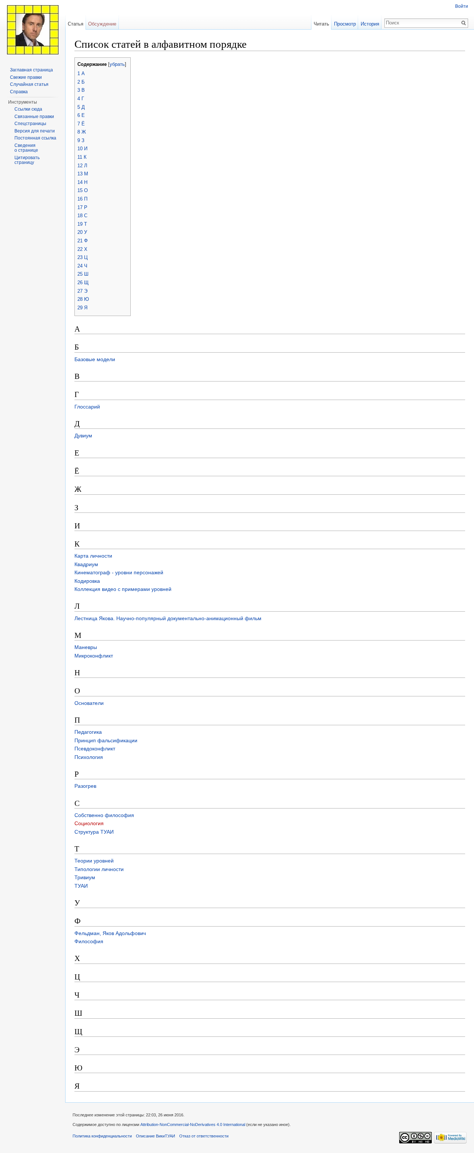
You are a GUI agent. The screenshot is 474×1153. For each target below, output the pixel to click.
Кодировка (87, 581)
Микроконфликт (93, 656)
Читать (321, 24)
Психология (88, 757)
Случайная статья (29, 84)
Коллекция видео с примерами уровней (122, 589)
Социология (89, 823)
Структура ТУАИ (94, 832)
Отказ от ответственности (203, 1136)
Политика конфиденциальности (102, 1136)
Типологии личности (99, 869)
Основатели (89, 703)
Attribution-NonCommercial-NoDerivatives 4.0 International (192, 1124)
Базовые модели (94, 359)
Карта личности (93, 556)
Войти (461, 6)
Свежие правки (26, 77)
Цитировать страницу (27, 160)
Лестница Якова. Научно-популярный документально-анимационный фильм (167, 618)
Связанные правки (34, 116)
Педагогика (88, 732)
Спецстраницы (30, 123)
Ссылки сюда (28, 109)
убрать (117, 64)
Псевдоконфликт (94, 749)
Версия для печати (34, 131)
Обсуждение (102, 24)
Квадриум (86, 564)
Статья (75, 24)
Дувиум (83, 435)
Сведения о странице (26, 148)
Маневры (85, 647)
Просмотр (345, 24)
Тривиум (84, 877)
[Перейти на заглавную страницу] (32, 29)
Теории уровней (94, 861)
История (370, 24)
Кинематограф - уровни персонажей (118, 572)
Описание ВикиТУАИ (155, 1136)
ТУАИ (81, 886)
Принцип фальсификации (105, 740)
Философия (88, 941)
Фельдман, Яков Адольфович (110, 933)
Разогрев (85, 786)
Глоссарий (87, 407)
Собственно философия (104, 815)
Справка (19, 91)
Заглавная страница (31, 70)
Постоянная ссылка (35, 138)
